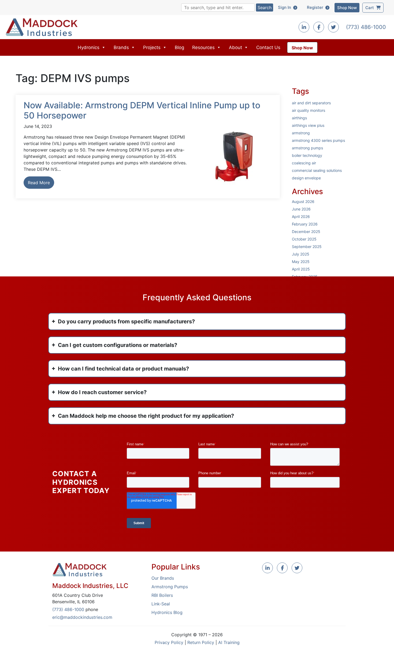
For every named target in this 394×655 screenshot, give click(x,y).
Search (265, 7)
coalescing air (304, 163)
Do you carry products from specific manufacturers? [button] (126, 321)
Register (316, 7)
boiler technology (307, 155)
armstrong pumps (307, 148)
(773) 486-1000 (366, 27)
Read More (39, 182)
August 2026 (303, 201)
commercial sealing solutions (317, 170)
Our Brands (162, 578)
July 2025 (300, 254)
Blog (179, 47)
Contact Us (268, 47)
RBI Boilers (162, 595)
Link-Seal (160, 603)
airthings (299, 118)
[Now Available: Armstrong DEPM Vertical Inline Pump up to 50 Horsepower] (234, 156)
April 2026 (301, 216)
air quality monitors (308, 110)
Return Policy (200, 642)
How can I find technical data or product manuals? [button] (123, 368)
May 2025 (301, 261)
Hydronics (88, 47)
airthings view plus (308, 125)
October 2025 (304, 239)
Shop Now (347, 7)
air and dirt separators (311, 103)
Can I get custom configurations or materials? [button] (117, 345)
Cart (370, 7)
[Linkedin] (304, 27)
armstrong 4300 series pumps (318, 140)
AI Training (229, 642)
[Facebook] (319, 27)
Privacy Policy (169, 642)
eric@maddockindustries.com (82, 617)
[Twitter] (333, 27)
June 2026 (301, 209)
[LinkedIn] (267, 568)
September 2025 (307, 246)
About (235, 47)
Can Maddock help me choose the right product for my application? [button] (146, 416)
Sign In (285, 7)
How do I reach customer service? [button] (102, 392)
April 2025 (301, 269)
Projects (152, 47)
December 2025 (306, 231)
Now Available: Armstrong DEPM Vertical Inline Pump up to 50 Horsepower (142, 110)
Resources (203, 47)
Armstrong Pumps (169, 586)
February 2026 (305, 224)
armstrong (301, 133)
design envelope (306, 178)
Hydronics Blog (167, 612)
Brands (121, 47)
